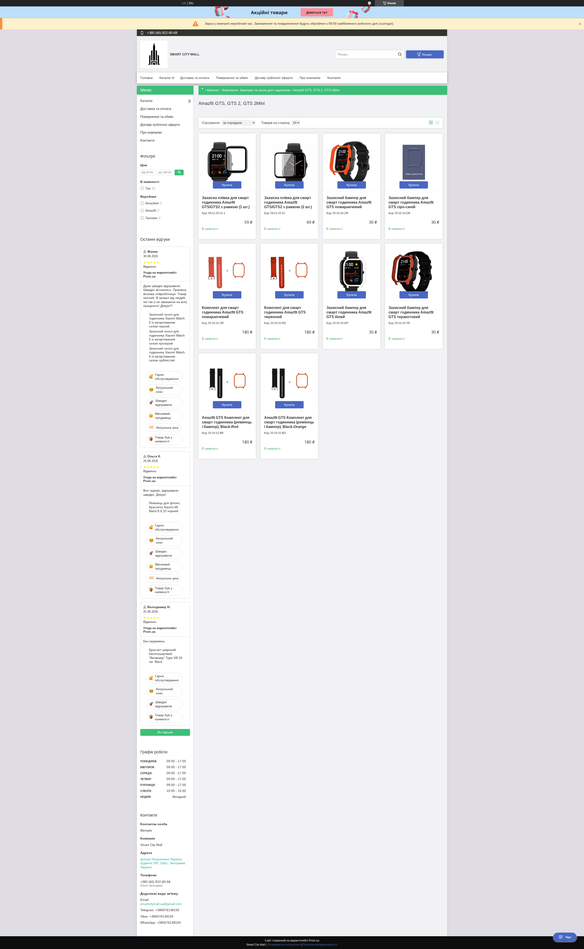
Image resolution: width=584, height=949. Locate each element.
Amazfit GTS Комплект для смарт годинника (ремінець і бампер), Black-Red (227, 422)
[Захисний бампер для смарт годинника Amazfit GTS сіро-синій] (413, 162)
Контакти (334, 78)
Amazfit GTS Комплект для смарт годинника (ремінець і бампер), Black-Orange (289, 422)
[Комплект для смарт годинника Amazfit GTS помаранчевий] (227, 272)
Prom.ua (314, 940)
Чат (568, 937)
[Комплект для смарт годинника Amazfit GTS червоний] (289, 272)
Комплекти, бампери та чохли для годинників (256, 90)
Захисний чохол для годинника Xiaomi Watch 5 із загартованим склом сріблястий (167, 354)
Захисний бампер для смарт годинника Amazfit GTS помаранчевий (348, 202)
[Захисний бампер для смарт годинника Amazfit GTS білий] (351, 272)
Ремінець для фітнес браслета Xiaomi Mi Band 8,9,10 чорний (164, 507)
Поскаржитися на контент (284, 944)
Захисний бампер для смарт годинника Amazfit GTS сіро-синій (410, 202)
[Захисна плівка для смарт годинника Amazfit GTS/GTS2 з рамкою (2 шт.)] (289, 162)
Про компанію (310, 78)
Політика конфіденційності (320, 944)
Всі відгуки (165, 732)
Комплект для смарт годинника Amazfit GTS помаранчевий (222, 312)
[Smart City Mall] (154, 54)
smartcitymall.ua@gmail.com (161, 904)
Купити (227, 185)
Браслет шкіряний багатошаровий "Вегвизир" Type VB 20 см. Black (165, 656)
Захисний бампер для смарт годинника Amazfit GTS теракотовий (410, 312)
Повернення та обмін (232, 78)
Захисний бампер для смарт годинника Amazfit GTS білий (348, 312)
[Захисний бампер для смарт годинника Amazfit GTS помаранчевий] (351, 162)
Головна (146, 78)
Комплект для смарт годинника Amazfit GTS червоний (285, 312)
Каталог (165, 78)
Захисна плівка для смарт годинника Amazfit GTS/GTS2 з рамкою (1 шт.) (226, 202)
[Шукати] (400, 54)
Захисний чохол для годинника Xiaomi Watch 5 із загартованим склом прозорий (167, 337)
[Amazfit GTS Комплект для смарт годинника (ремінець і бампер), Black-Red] (227, 382)
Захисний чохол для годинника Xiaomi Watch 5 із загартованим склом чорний (167, 320)
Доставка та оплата (194, 78)
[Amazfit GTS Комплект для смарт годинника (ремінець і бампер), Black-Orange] (289, 382)
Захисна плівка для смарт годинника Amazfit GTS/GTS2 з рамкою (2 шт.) (288, 202)
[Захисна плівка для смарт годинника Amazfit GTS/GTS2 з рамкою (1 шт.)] (227, 162)
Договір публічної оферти (274, 78)
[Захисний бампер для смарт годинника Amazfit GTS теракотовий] (413, 272)
